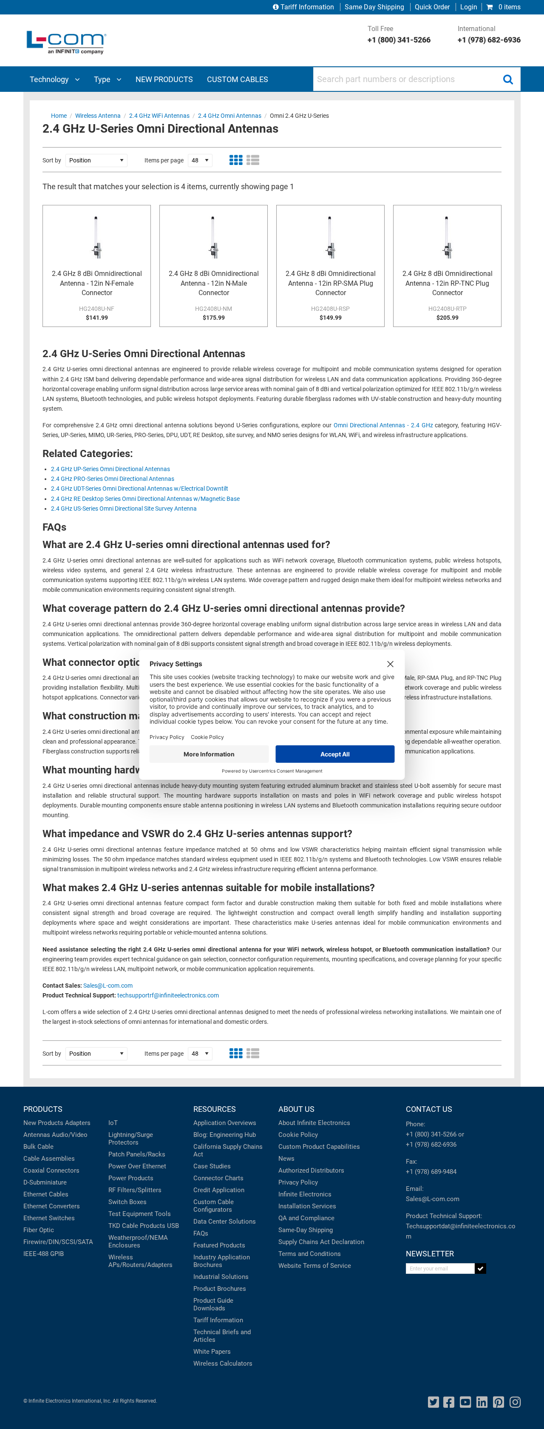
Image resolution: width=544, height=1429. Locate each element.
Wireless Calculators (222, 1363)
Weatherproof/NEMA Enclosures (138, 1241)
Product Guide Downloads (213, 1304)
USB (173, 1226)
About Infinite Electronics (314, 1123)
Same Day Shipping (374, 7)
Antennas (36, 1135)
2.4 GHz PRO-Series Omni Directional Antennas (112, 479)
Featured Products (219, 1245)
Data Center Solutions (224, 1221)
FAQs (200, 1233)
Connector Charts (218, 1178)
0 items (509, 7)
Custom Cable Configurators (213, 1205)
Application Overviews (224, 1123)
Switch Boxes (127, 1202)
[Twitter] (433, 1402)
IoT (113, 1123)
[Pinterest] (498, 1402)
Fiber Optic (38, 1230)
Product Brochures (219, 1289)
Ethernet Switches (49, 1218)
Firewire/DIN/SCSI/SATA (58, 1242)
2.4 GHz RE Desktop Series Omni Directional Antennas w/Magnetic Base (145, 499)
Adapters (78, 1123)
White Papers (212, 1351)
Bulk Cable (38, 1147)
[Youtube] (465, 1402)
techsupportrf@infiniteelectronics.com (168, 995)
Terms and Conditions (309, 1254)
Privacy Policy (298, 1182)
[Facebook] (448, 1402)
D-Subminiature (45, 1182)
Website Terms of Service (314, 1266)
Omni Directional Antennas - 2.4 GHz (383, 425)
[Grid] (236, 160)
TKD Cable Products (136, 1226)
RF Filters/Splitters (135, 1190)
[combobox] (417, 79)
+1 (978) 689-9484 (431, 1172)
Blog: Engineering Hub (224, 1135)
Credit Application (218, 1190)
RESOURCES (214, 1109)
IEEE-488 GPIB (43, 1254)
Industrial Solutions (221, 1277)
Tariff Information (307, 7)
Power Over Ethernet (137, 1166)
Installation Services (307, 1206)
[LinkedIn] (481, 1402)
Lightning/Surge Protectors (130, 1138)
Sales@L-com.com (108, 985)
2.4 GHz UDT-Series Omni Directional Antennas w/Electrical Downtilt (139, 488)
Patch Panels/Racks (136, 1154)
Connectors (62, 1170)
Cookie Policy (298, 1135)
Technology (50, 79)
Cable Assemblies (49, 1158)
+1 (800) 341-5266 (431, 1134)
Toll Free (399, 34)
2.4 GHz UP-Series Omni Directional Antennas (110, 469)
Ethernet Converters (51, 1206)
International (489, 34)
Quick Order (432, 7)
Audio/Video (70, 1135)
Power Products (130, 1178)
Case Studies (212, 1166)
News (286, 1158)
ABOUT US (296, 1109)
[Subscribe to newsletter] (480, 1268)
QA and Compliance (306, 1218)
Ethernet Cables (45, 1194)
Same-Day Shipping (305, 1230)
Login (468, 7)
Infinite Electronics (305, 1194)
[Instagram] (515, 1402)
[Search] (508, 79)
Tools (163, 1214)
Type (103, 79)
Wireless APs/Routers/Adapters (140, 1261)
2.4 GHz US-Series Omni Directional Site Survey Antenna (124, 508)
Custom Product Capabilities (319, 1147)
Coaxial (34, 1170)
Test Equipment (130, 1214)
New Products (43, 1123)
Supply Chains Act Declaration (321, 1242)
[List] (252, 160)
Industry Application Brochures (221, 1261)
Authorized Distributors (311, 1170)
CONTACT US (429, 1109)
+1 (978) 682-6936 (431, 1144)
